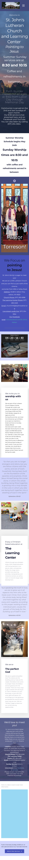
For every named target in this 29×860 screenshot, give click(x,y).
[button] (23, 5)
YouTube (15, 770)
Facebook (20, 768)
